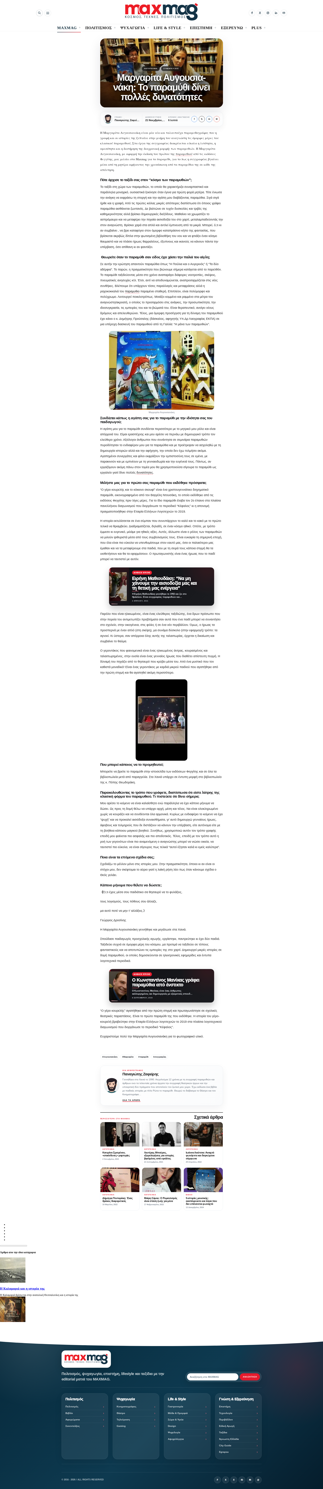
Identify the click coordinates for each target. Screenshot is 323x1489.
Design (172, 1426)
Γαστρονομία (175, 1406)
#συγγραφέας (159, 1057)
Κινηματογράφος (126, 1406)
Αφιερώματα (72, 1419)
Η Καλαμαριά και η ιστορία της (22, 1288)
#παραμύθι (143, 1057)
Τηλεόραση (123, 1419)
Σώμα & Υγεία (175, 1419)
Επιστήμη (224, 1406)
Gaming (121, 1426)
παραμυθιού (184, 154)
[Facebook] (252, 13)
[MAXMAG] (161, 11)
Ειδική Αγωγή (226, 1426)
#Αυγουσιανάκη (109, 1057)
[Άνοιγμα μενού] (47, 13)
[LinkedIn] (276, 13)
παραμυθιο (132, 291)
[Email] (284, 13)
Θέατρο (121, 1413)
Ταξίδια (223, 1432)
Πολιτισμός (71, 1406)
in (209, 119)
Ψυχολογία (174, 1432)
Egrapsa (224, 1452)
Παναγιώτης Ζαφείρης (140, 1074)
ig (242, 1480)
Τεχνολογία (225, 1413)
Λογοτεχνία (150, 68)
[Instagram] (268, 13)
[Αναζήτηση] (39, 13)
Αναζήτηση (250, 1377)
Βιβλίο (69, 1413)
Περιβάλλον (226, 1419)
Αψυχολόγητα (176, 1439)
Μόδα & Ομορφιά (178, 1413)
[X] (260, 13)
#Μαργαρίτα (127, 1057)
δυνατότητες (144, 472)
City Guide (225, 1445)
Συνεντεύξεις (171, 68)
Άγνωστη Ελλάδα (229, 1439)
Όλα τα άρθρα (131, 1100)
